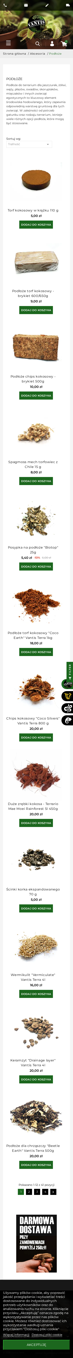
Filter (69, 670)
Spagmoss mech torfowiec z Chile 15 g (33, 464)
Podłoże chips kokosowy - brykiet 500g (33, 379)
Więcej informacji (16, 1335)
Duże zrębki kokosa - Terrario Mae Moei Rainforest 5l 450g (33, 806)
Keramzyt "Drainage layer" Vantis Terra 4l (33, 1062)
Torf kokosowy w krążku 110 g (33, 210)
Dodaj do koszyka (36, 224)
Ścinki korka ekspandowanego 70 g (33, 891)
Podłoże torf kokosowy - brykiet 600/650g (33, 293)
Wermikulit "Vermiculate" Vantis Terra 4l (33, 977)
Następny (53, 1192)
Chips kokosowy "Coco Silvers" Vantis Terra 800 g (33, 720)
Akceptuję (36, 1345)
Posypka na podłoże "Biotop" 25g (33, 550)
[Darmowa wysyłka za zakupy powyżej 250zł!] (36, 1243)
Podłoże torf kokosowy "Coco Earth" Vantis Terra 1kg (33, 635)
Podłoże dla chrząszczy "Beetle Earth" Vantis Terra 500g (33, 1148)
